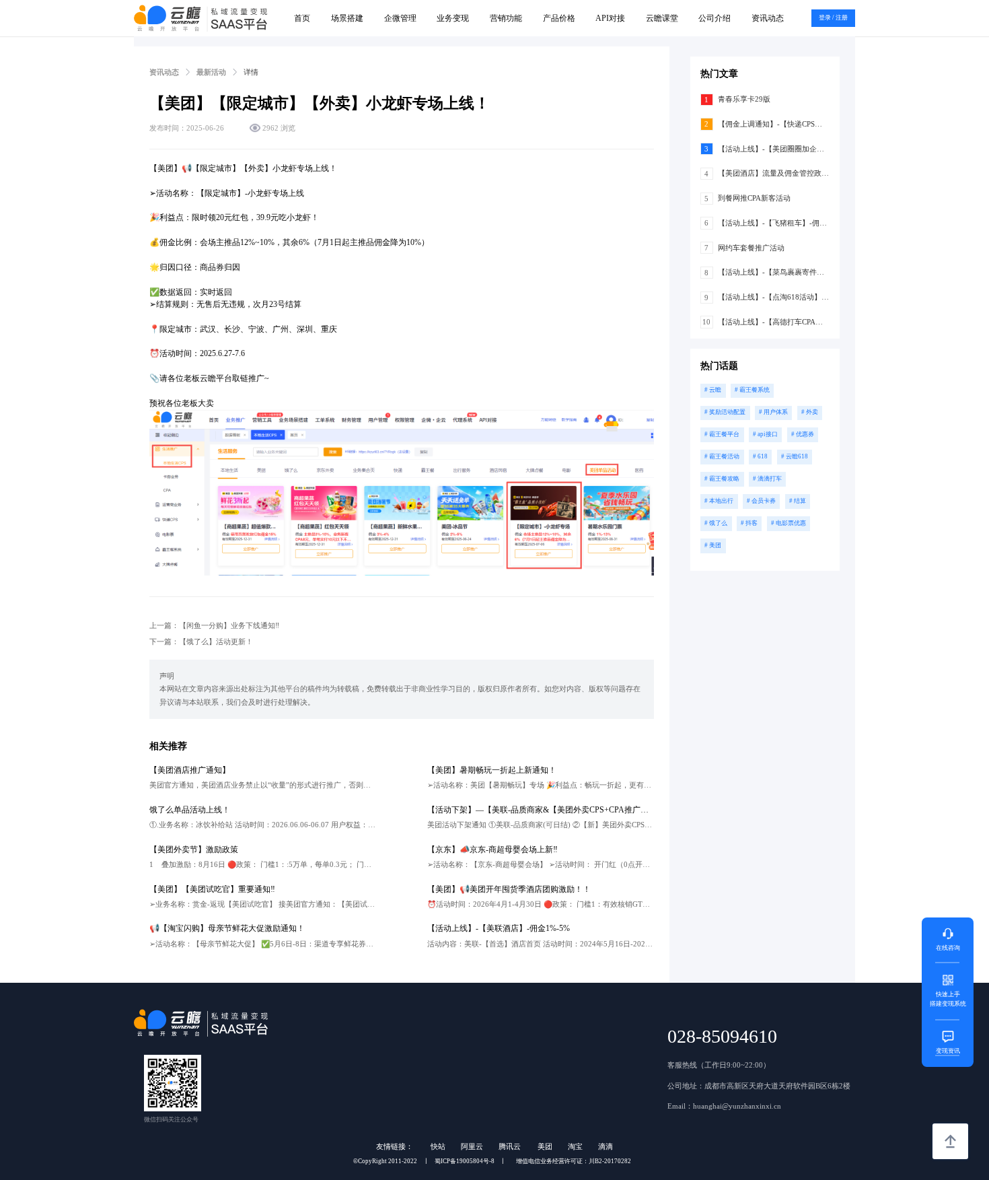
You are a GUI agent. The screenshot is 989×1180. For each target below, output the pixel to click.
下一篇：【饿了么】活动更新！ (201, 641)
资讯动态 (768, 18)
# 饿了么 (715, 523)
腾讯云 (511, 1146)
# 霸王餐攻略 (721, 478)
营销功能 (506, 18)
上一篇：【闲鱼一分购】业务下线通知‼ (214, 625)
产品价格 (559, 18)
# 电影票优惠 (788, 523)
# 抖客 (749, 523)
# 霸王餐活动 (721, 456)
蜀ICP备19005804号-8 (464, 1161)
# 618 (760, 456)
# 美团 (712, 545)
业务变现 (453, 18)
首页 (302, 18)
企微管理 (400, 18)
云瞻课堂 (662, 18)
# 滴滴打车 (767, 478)
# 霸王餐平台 (721, 434)
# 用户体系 (773, 412)
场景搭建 (347, 18)
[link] (164, 72)
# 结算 (797, 500)
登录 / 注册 (833, 17)
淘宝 (575, 1146)
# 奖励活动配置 (724, 412)
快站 (438, 1146)
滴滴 (605, 1146)
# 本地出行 (718, 500)
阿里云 (472, 1146)
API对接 (610, 18)
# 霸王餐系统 (752, 389)
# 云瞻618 (794, 456)
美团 (545, 1146)
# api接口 (765, 434)
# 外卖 (809, 412)
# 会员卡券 (761, 500)
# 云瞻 (712, 389)
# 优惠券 (802, 434)
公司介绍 (714, 18)
